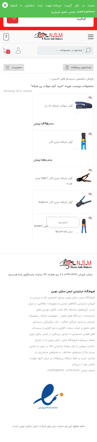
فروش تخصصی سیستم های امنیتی (72, 78)
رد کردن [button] (5, 5)
